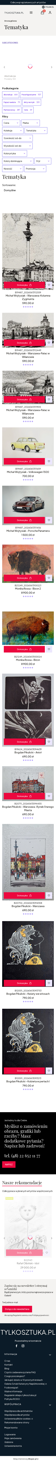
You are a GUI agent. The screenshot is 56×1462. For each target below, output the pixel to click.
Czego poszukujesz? (14, 1376)
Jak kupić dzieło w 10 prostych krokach (23, 1379)
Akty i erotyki (32, 102)
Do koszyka (22, 285)
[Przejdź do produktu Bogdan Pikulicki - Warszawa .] (28, 862)
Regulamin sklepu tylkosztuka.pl (20, 1395)
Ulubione (8, 1442)
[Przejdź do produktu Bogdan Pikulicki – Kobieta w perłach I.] (28, 1042)
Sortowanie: (9, 185)
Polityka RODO (12, 1399)
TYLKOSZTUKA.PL (28, 1332)
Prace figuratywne (31, 95)
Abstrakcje (11, 95)
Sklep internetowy (25, 1459)
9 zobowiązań (11, 1387)
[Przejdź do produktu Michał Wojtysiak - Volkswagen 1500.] (28, 446)
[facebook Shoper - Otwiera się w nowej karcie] (16, 1346)
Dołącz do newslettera (17, 1309)
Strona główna (10, 21)
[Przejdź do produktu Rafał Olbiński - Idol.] (28, 1227)
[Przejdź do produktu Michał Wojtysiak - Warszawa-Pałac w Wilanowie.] (28, 387)
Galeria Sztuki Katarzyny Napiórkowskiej (24, 1383)
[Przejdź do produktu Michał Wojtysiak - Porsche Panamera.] (28, 505)
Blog (6, 1368)
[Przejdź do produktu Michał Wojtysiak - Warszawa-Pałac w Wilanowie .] (28, 330)
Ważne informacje (13, 1391)
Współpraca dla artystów (17, 1414)
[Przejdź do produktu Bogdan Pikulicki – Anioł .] (28, 710)
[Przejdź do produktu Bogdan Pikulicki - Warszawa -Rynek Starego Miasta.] (28, 783)
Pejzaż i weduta (12, 102)
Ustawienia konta (13, 1445)
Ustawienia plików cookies (17, 1418)
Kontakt (8, 1364)
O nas (7, 1360)
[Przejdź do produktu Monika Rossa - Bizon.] (28, 628)
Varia (28, 110)
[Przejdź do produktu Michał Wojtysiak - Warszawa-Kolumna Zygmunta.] (28, 251)
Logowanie (10, 1434)
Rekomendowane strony (16, 1422)
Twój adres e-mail (10, 1302)
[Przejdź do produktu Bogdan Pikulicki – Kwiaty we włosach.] (28, 954)
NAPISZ (9, 1164)
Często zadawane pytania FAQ (20, 1372)
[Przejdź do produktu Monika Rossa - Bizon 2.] (28, 564)
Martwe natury (12, 110)
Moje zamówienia (12, 1438)
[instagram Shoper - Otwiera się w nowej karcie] (23, 1346)
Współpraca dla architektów (18, 1411)
